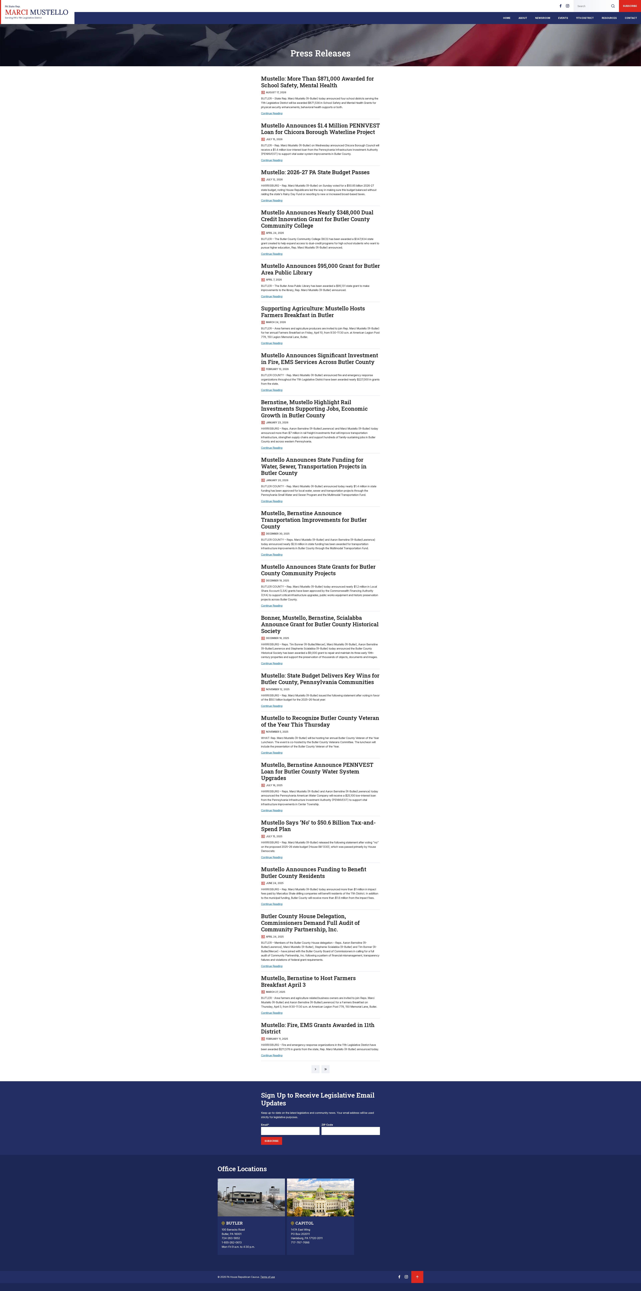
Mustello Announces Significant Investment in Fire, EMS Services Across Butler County (319, 358)
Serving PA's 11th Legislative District (36, 12)
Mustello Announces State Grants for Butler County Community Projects (318, 570)
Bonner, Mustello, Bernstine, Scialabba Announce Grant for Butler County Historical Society (320, 624)
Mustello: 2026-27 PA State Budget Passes (315, 172)
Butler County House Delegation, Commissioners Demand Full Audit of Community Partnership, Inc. (310, 922)
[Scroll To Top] (417, 1277)
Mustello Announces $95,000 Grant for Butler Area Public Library (320, 269)
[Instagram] (568, 7)
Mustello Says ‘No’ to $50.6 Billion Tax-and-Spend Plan (318, 826)
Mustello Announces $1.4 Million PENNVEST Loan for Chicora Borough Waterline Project (320, 129)
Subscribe (630, 6)
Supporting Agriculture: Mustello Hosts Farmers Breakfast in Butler (313, 312)
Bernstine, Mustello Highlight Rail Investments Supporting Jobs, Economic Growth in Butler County (314, 408)
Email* (265, 1124)
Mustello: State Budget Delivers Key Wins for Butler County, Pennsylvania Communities (320, 679)
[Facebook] (561, 7)
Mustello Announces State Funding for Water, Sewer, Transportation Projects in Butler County (314, 466)
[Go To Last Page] (326, 1069)
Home (506, 18)
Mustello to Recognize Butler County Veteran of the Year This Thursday (320, 721)
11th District (585, 18)
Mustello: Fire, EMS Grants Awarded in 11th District (318, 1028)
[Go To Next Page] (315, 1069)
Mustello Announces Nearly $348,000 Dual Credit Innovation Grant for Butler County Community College (317, 219)
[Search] (613, 6)
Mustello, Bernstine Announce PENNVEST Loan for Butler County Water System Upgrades (317, 771)
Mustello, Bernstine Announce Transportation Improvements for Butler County (314, 519)
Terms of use (267, 1276)
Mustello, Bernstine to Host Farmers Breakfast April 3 (308, 981)
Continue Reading (271, 113)
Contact (631, 18)
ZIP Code (327, 1124)
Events (563, 18)
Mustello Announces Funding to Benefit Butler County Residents (313, 872)
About (522, 18)
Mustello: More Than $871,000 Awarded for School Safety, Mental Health (317, 82)
